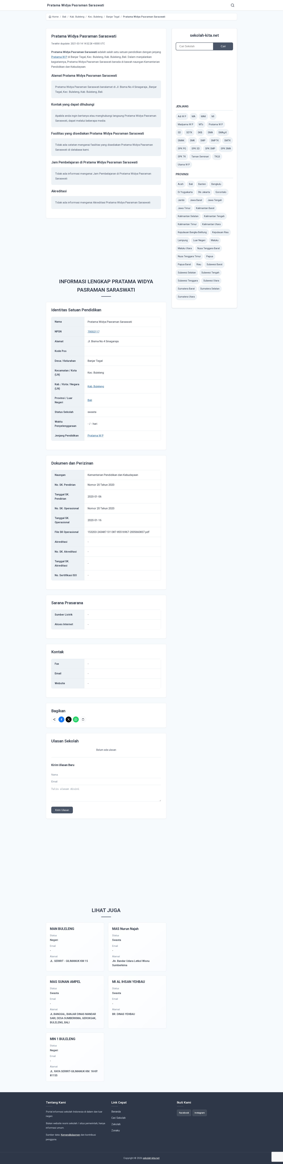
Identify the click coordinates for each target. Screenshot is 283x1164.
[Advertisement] (106, 246)
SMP (202, 140)
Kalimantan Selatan (188, 216)
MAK (203, 116)
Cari (223, 46)
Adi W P (182, 116)
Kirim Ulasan (62, 810)
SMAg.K (222, 132)
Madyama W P (185, 124)
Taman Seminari (200, 156)
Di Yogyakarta (185, 192)
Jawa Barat (196, 200)
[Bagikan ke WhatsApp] (76, 719)
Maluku (214, 240)
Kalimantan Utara (211, 224)
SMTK (227, 140)
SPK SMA (226, 148)
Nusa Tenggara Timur (189, 256)
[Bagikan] (54, 719)
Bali (90, 400)
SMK (192, 140)
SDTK (189, 132)
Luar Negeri (199, 240)
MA (193, 116)
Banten (202, 184)
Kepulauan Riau (220, 232)
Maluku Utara (185, 248)
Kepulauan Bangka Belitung (192, 232)
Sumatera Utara (186, 296)
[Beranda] (232, 5)
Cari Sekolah (118, 1117)
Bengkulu (216, 184)
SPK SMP (210, 148)
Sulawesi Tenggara (188, 280)
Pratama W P (59, 57)
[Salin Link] (83, 719)
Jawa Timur (184, 208)
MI (213, 116)
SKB (200, 132)
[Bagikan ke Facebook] (61, 719)
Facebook (184, 1112)
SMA (210, 132)
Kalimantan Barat (205, 208)
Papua (209, 256)
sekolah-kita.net (204, 35)
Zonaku (115, 1130)
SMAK (181, 140)
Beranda (116, 1111)
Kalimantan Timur (187, 224)
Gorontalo (221, 192)
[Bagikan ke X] (69, 719)
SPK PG (182, 148)
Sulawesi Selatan (187, 272)
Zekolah (116, 1124)
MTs (201, 124)
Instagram (200, 1112)
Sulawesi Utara (211, 280)
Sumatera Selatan (209, 288)
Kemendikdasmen (70, 1134)
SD (179, 132)
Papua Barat (184, 264)
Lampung (183, 240)
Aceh (180, 184)
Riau (199, 264)
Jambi (181, 200)
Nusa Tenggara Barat (208, 248)
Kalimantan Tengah (214, 216)
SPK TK (182, 156)
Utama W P (184, 164)
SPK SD (196, 148)
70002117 (93, 331)
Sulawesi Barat (214, 264)
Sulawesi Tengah (210, 272)
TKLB (217, 156)
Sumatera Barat (186, 288)
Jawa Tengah (215, 200)
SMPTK (215, 140)
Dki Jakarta (204, 192)
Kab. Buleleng (96, 386)
